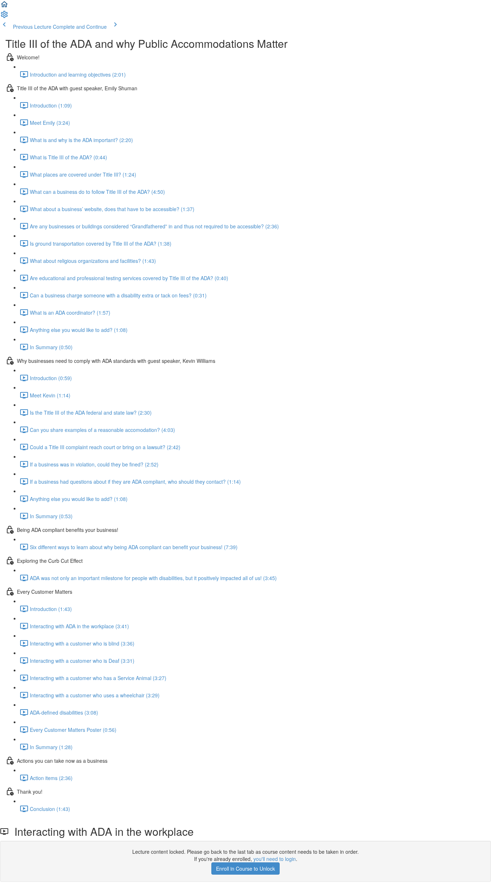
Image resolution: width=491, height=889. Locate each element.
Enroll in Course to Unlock (245, 868)
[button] (4, 6)
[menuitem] (4, 16)
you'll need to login (274, 858)
